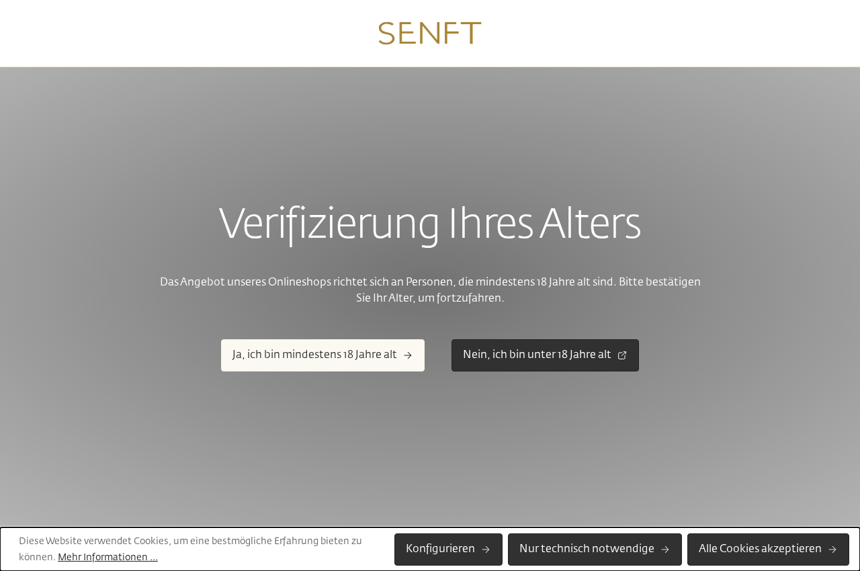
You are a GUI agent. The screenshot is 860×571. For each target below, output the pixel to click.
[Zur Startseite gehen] (430, 33)
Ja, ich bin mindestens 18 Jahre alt (314, 355)
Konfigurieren (440, 549)
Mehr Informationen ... (108, 557)
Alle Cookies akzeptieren (760, 549)
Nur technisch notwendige (586, 549)
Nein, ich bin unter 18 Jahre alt (537, 355)
